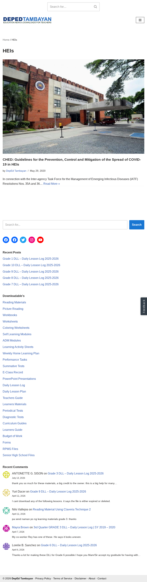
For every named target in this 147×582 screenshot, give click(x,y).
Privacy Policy (43, 578)
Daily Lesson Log (14, 385)
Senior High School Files (19, 455)
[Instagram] (32, 240)
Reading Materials (14, 302)
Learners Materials (14, 404)
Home (6, 39)
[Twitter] (23, 240)
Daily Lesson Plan (14, 391)
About (92, 578)
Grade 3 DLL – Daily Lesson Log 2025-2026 (76, 473)
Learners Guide (12, 429)
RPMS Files (10, 448)
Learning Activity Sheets (18, 346)
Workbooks (10, 315)
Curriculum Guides (15, 423)
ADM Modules (12, 340)
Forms (7, 442)
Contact (102, 578)
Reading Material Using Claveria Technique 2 (62, 509)
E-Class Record (13, 372)
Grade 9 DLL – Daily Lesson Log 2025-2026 (31, 271)
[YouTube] (40, 240)
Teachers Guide (13, 397)
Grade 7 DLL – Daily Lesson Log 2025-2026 (31, 284)
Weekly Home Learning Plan (21, 353)
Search (137, 224)
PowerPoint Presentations (19, 378)
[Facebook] (6, 240)
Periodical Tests (13, 410)
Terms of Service (62, 578)
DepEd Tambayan (16, 170)
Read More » (51, 183)
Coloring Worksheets (16, 327)
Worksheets (10, 321)
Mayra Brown (20, 527)
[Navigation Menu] (140, 20)
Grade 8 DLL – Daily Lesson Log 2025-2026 (31, 277)
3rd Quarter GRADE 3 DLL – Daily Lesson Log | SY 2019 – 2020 (74, 527)
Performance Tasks (15, 359)
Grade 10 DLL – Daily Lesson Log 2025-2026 (31, 265)
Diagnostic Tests (13, 417)
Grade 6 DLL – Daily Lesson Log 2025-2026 (69, 545)
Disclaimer (80, 578)
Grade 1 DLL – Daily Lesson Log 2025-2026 (31, 258)
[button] (144, 306)
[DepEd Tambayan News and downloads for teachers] (27, 20)
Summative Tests (13, 366)
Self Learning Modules (17, 334)
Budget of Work (12, 436)
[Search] (96, 6)
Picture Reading (13, 308)
